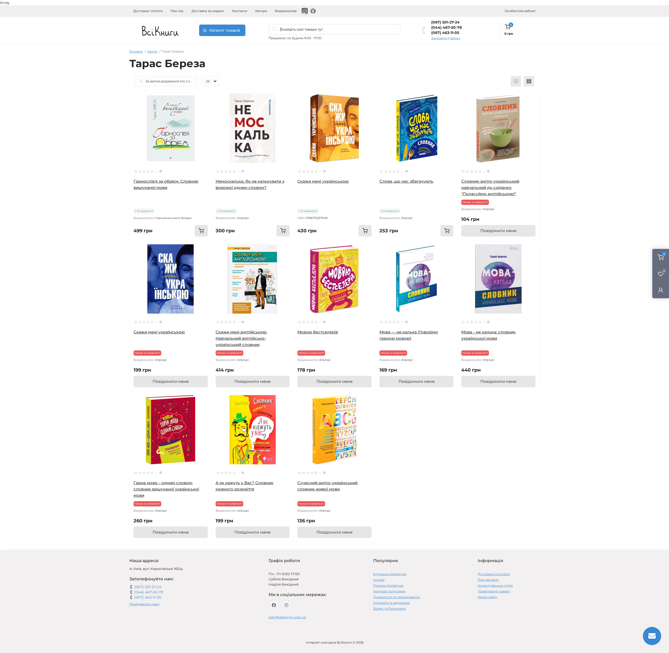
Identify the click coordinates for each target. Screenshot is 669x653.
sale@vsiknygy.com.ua (287, 617)
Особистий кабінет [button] (520, 11)
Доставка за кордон (208, 11)
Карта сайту (487, 597)
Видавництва (286, 11)
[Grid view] (529, 81)
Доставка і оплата (148, 11)
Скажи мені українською (323, 181)
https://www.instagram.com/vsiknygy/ (286, 605)
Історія (378, 580)
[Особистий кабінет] (660, 290)
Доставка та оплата (494, 574)
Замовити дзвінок (445, 38)
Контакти (239, 11)
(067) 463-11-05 (445, 32)
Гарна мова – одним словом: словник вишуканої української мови (166, 489)
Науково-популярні (389, 591)
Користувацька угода (495, 585)
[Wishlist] (204, 107)
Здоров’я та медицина (391, 603)
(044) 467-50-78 (446, 27)
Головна (136, 51)
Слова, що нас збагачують (406, 181)
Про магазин (488, 580)
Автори (261, 11)
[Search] (274, 29)
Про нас (177, 11)
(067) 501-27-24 (445, 22)
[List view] (516, 81)
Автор (152, 51)
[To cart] (201, 230)
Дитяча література (388, 585)
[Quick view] (204, 97)
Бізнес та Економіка (389, 608)
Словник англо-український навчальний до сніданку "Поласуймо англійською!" (490, 187)
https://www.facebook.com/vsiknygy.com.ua (274, 605)
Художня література (389, 574)
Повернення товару (494, 591)
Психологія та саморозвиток (396, 597)
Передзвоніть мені (144, 604)
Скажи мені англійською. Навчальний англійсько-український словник (241, 338)
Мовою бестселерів (317, 332)
